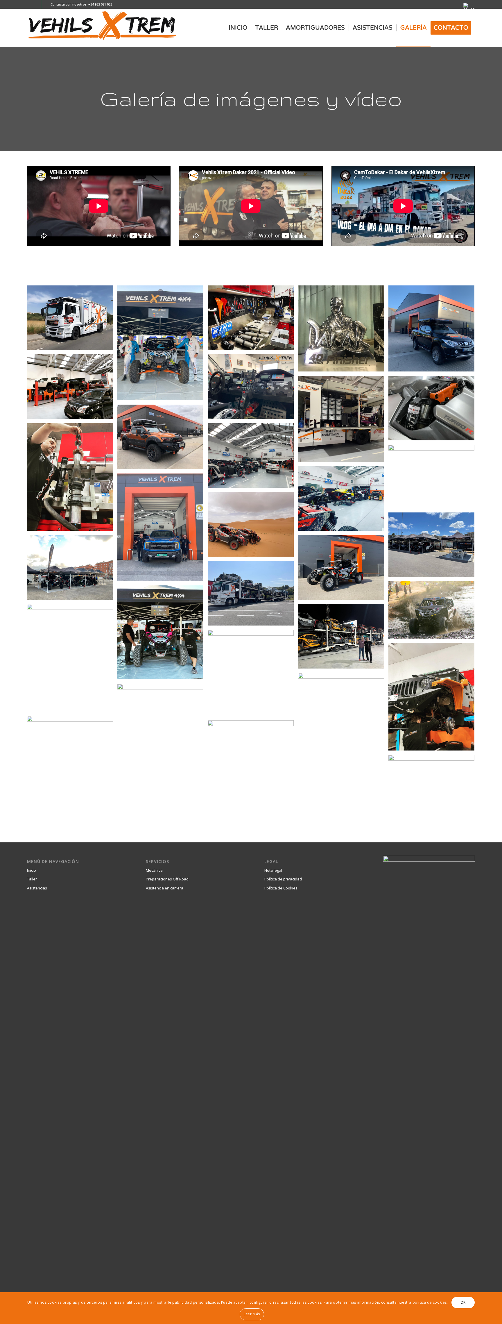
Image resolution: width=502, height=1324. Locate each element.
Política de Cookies (280, 888)
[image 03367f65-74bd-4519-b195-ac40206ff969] (162, 345)
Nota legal (273, 870)
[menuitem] (467, 6)
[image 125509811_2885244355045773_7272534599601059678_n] (253, 388)
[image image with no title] (343, 421)
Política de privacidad (283, 879)
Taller (32, 879)
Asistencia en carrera (164, 888)
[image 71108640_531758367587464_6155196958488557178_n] (433, 330)
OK (463, 1302)
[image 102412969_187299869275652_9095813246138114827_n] (72, 388)
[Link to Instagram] (37, 4)
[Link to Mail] (28, 4)
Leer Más (252, 1314)
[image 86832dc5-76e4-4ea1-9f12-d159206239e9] (253, 319)
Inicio (31, 870)
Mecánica (154, 870)
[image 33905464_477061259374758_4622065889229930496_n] (343, 330)
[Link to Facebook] (46, 4)
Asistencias (37, 888)
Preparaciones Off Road (167, 879)
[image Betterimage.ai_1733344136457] (72, 319)
